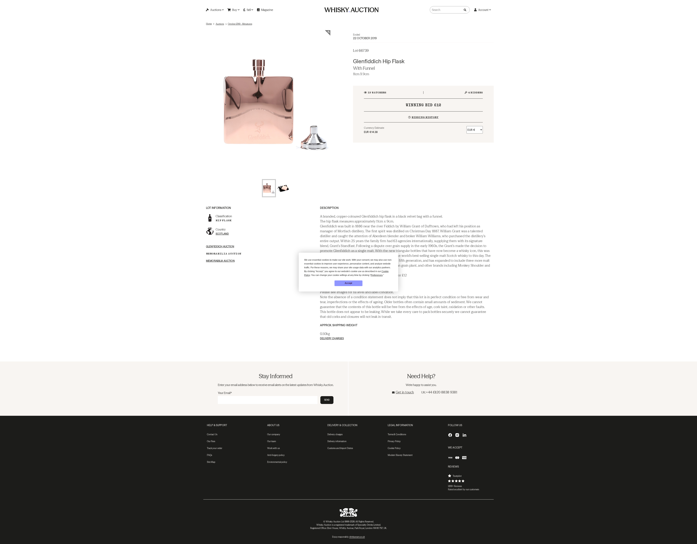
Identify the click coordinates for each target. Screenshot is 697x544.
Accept (348, 283)
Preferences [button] (377, 275)
